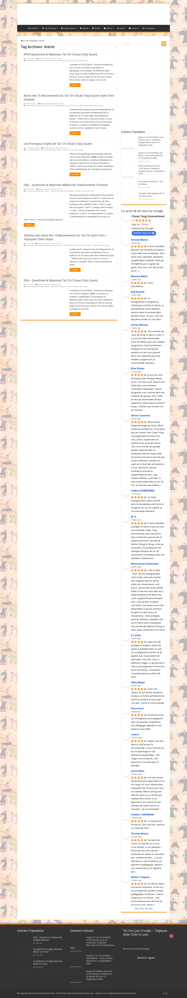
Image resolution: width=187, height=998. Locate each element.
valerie (135, 734)
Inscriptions (150, 28)
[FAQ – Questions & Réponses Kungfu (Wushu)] (24, 941)
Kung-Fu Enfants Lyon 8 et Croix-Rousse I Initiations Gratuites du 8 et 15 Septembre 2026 (99, 975)
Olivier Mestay (139, 325)
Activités (33, 28)
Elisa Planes (137, 368)
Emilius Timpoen (140, 877)
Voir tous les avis (144, 908)
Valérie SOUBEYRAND (143, 490)
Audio (121, 28)
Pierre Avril (137, 708)
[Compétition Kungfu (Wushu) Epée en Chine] (24, 965)
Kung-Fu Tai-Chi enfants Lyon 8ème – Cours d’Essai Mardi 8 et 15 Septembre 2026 (150, 155)
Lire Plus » (75, 85)
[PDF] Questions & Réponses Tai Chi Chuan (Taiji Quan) (60, 54)
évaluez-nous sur (142, 233)
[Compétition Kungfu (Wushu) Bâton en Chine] (24, 953)
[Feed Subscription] (116, 46)
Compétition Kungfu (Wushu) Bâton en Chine (47, 950)
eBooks (85, 28)
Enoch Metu (137, 771)
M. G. (134, 516)
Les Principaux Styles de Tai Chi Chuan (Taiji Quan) (58, 143)
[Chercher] (163, 43)
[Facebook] (164, 993)
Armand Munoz (139, 239)
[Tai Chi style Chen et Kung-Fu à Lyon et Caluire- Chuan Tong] (93, 14)
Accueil (25, 41)
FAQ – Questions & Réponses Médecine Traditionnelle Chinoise (66, 185)
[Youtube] (166, 993)
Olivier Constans (140, 415)
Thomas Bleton (139, 833)
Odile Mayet (138, 682)
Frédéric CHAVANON (142, 814)
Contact (134, 28)
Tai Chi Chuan (50, 28)
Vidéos (109, 28)
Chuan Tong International (148, 216)
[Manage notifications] (171, 936)
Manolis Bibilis (139, 276)
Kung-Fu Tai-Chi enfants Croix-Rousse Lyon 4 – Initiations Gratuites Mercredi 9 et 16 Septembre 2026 (92, 942)
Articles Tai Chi (56, 59)
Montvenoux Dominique (145, 563)
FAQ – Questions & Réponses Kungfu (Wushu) (47, 938)
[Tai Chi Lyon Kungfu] (146, 943)
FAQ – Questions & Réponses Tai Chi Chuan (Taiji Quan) (60, 280)
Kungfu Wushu (69, 28)
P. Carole (136, 635)
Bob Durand (137, 291)
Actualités (22, 28)
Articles (98, 28)
